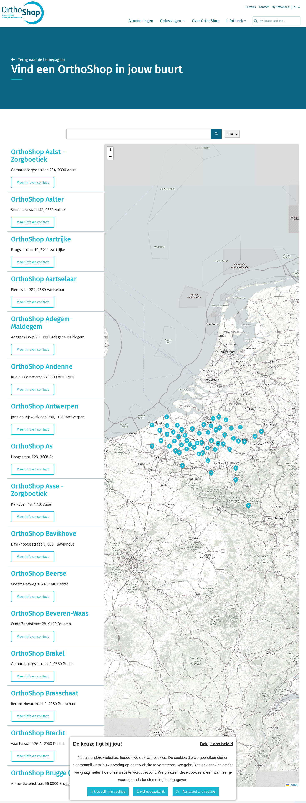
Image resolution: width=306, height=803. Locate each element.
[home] (23, 14)
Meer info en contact (33, 182)
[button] (173, 430)
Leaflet (293, 785)
